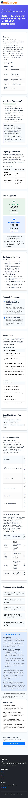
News (2, 778)
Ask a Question (14, 743)
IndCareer (3, 9)
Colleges (3, 771)
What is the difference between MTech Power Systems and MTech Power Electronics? (13, 616)
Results (2, 776)
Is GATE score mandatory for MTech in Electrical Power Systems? (13, 608)
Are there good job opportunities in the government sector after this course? (13, 624)
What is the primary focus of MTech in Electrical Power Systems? (13, 593)
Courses (9, 9)
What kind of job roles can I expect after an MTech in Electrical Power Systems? (12, 601)
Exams (2, 773)
